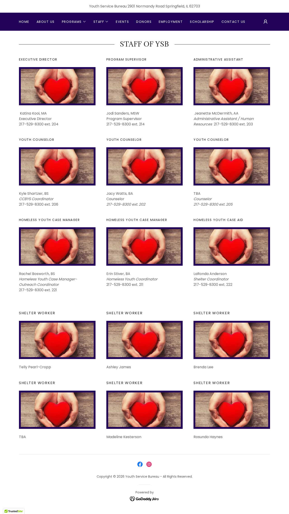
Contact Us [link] (233, 21)
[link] (139, 464)
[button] (74, 21)
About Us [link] (46, 21)
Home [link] (24, 21)
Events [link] (122, 21)
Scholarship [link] (202, 21)
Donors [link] (143, 21)
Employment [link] (171, 21)
